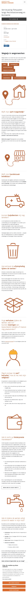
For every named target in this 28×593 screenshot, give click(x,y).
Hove (10, 41)
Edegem (7, 41)
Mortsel (14, 41)
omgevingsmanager (9, 341)
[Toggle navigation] (24, 2)
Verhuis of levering (8, 70)
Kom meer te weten (6, 579)
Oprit (4, 64)
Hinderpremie (6, 78)
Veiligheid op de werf (8, 75)
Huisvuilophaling (7, 67)
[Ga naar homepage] (8, 2)
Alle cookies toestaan (14, 582)
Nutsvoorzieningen (19, 78)
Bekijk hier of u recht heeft (10, 487)
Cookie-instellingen (14, 590)
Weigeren (14, 586)
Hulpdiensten (14, 64)
